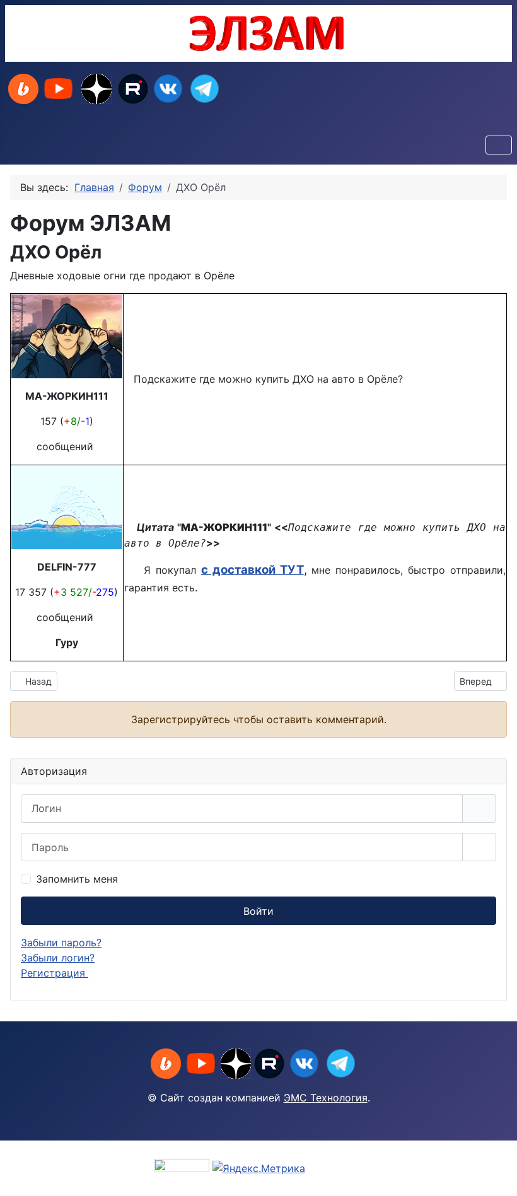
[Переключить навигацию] (498, 145)
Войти (258, 911)
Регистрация (54, 973)
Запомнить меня (77, 879)
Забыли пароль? (61, 942)
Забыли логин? (58, 957)
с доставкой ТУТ (252, 569)
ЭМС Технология (326, 1097)
